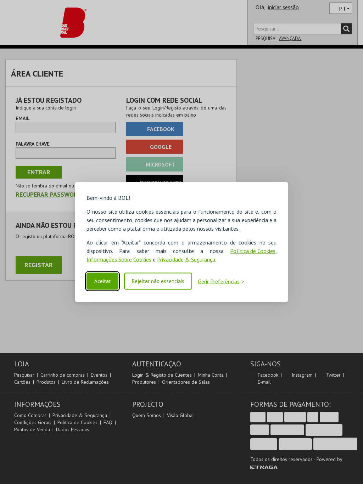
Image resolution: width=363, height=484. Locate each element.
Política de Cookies (252, 250)
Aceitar (102, 281)
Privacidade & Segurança (186, 259)
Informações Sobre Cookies (118, 259)
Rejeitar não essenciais (158, 281)
